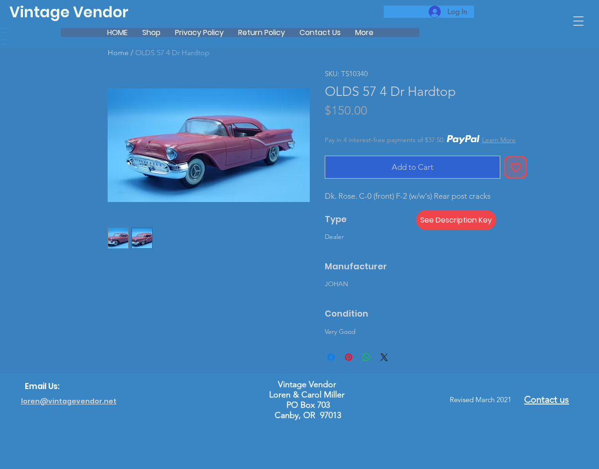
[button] (578, 21)
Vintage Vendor (68, 12)
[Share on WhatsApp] (366, 357)
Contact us (546, 399)
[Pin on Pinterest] (348, 357)
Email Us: (42, 386)
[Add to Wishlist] (515, 167)
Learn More (499, 140)
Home (118, 52)
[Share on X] (384, 357)
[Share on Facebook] (330, 357)
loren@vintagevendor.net (69, 401)
